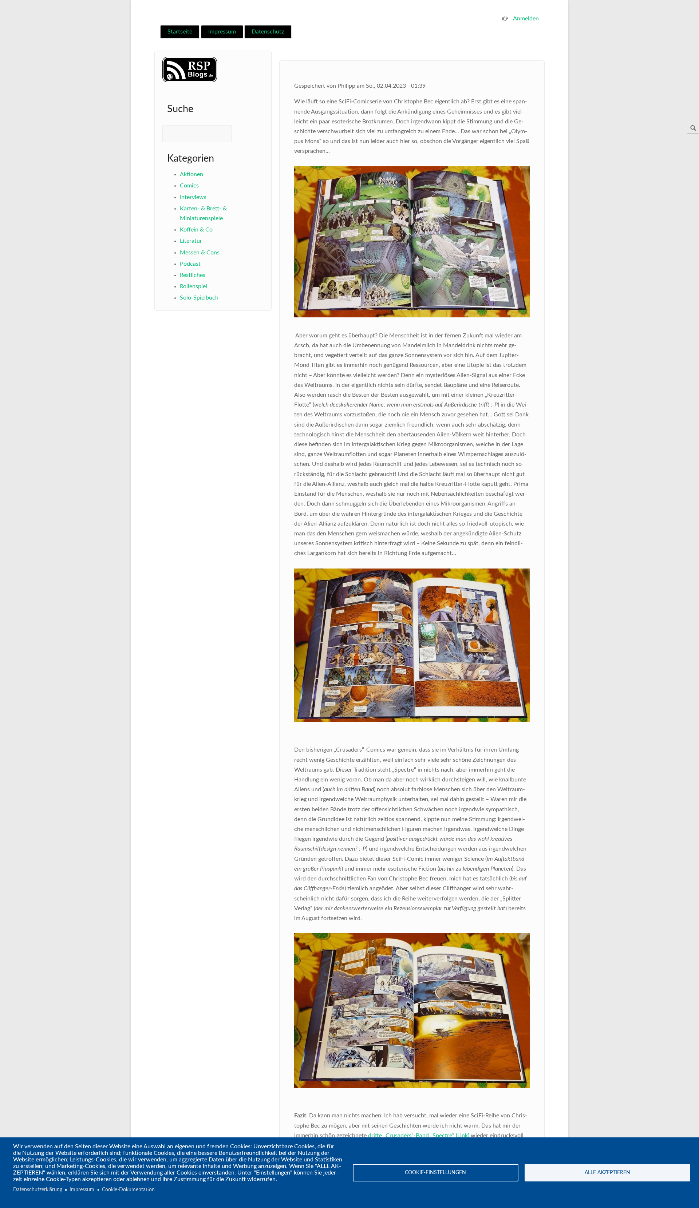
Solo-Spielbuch (199, 298)
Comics (189, 186)
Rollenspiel (193, 286)
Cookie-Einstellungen (435, 1172)
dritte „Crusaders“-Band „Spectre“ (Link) (418, 1135)
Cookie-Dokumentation (128, 1189)
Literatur (191, 241)
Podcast (190, 264)
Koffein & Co (196, 230)
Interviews (193, 197)
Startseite (179, 32)
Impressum (222, 32)
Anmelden (526, 18)
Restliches (192, 275)
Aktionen (191, 174)
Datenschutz (268, 32)
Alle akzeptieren (607, 1172)
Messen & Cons (200, 253)
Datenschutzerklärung (37, 1189)
